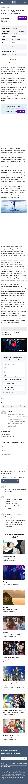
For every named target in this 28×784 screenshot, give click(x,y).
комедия (14, 39)
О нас (2, 763)
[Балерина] (14, 578)
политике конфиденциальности (15, 777)
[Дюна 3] (14, 604)
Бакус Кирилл (13, 412)
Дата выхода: (18, 329)
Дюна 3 (5, 607)
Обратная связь (5, 766)
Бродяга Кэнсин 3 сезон (11, 735)
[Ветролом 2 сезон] (14, 553)
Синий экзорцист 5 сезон (11, 657)
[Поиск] (24, 758)
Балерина (6, 582)
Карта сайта (4, 765)
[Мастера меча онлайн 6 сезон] (14, 707)
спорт (18, 39)
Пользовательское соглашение (18, 763)
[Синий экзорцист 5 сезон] (14, 654)
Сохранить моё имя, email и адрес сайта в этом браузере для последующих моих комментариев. (15, 476)
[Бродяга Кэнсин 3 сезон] (14, 732)
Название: (5, 329)
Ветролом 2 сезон (9, 556)
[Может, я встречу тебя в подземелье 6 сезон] (14, 679)
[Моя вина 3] (14, 629)
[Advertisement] (14, 131)
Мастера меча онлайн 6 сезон (12, 710)
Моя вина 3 (6, 632)
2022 (3, 398)
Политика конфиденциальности (18, 765)
